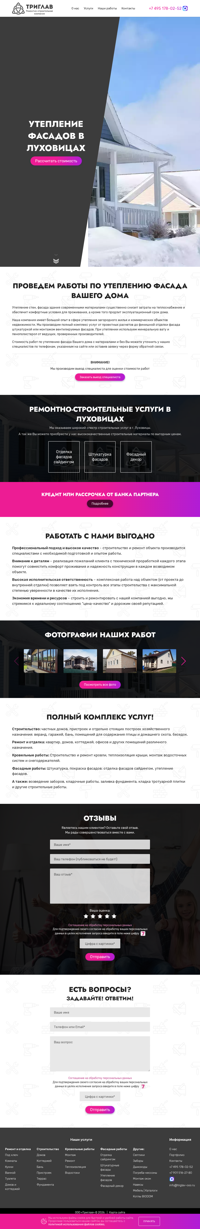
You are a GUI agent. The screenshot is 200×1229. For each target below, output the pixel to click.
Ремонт (70, 1161)
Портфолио (176, 1155)
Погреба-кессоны (145, 1173)
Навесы (138, 1184)
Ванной (10, 1173)
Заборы (138, 1161)
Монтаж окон (142, 1178)
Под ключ (11, 1155)
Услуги (88, 8)
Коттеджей (44, 1161)
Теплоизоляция (75, 1167)
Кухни (9, 1167)
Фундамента (45, 1184)
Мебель (138, 1190)
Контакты (128, 8)
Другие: (138, 1149)
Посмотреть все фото (100, 684)
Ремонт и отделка (18, 1149)
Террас (41, 1178)
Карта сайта (117, 1212)
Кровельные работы (79, 1149)
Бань (40, 1167)
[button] (183, 661)
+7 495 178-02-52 (165, 8)
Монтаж (70, 1155)
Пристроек (44, 1173)
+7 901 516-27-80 (180, 1173)
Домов (41, 1155)
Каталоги (151, 1190)
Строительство (48, 1149)
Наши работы (107, 8)
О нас (75, 8)
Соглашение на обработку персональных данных (100, 925)
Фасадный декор (112, 1186)
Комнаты (11, 1161)
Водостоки (72, 1173)
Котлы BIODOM (143, 1196)
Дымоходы (140, 1167)
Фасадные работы (113, 1149)
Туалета (10, 1178)
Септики (139, 1155)
